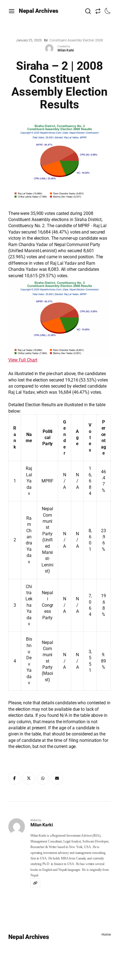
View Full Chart (22, 360)
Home (106, 934)
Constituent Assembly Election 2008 (76, 40)
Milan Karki (66, 50)
